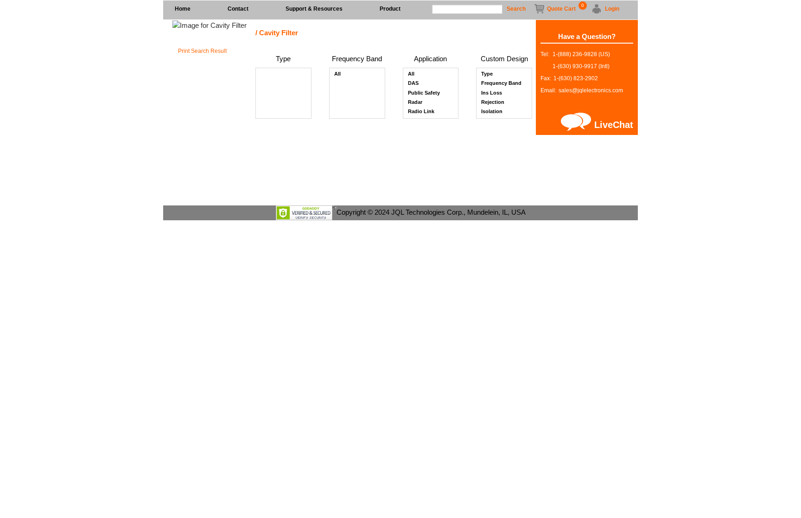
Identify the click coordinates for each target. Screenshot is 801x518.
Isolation (491, 111)
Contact (238, 9)
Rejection (492, 102)
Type (487, 74)
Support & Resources (314, 9)
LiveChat (613, 125)
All (337, 74)
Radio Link (421, 111)
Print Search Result (202, 51)
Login (612, 9)
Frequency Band (501, 83)
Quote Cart (561, 8)
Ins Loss (491, 93)
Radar (415, 102)
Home (183, 9)
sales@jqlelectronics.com (591, 90)
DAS (413, 83)
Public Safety (424, 93)
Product (390, 9)
